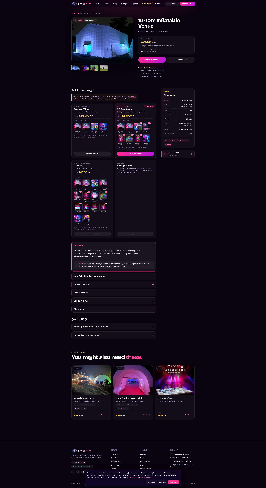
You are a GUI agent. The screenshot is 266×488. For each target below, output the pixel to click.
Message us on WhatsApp (181, 454)
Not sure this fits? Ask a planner (149, 68)
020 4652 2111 (173, 3)
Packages (124, 4)
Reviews (143, 454)
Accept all (173, 482)
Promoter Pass (146, 4)
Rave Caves (115, 458)
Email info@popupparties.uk (181, 461)
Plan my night (186, 4)
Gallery (114, 4)
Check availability (150, 59)
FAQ (141, 465)
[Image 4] (104, 68)
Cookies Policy (134, 477)
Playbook (134, 4)
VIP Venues (114, 454)
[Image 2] (85, 68)
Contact (158, 4)
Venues (97, 4)
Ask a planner (135, 234)
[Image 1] (75, 67)
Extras (106, 4)
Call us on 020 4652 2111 (180, 458)
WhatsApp (182, 59)
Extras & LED (115, 465)
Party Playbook (145, 461)
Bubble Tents (115, 461)
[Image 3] (94, 68)
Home (73, 13)
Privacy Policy (146, 477)
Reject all (162, 482)
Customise (151, 482)
